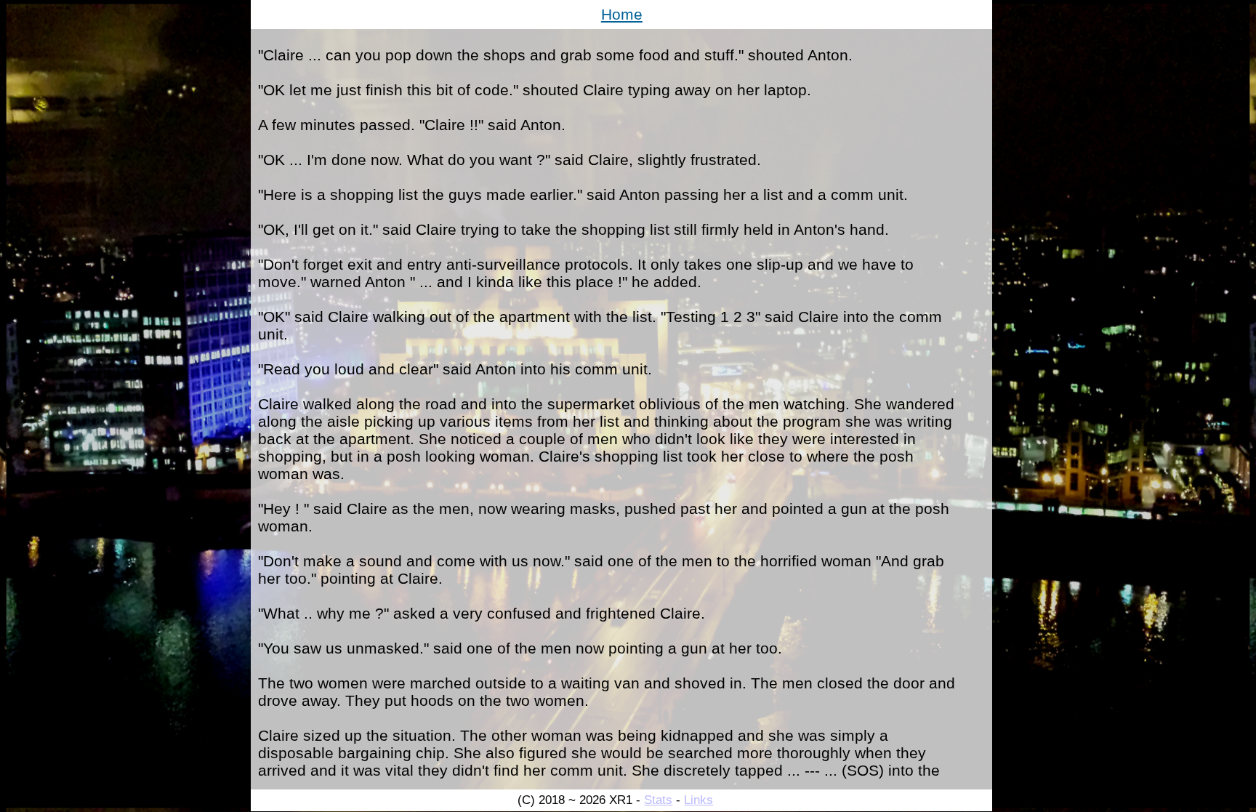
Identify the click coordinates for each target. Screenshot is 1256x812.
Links (698, 800)
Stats (658, 800)
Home (622, 14)
